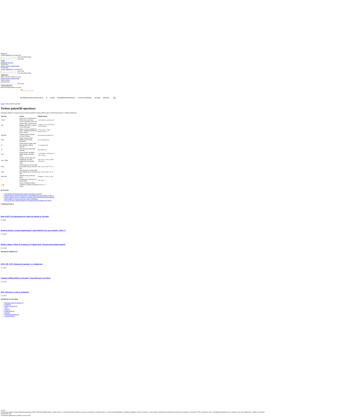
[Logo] (8, 97)
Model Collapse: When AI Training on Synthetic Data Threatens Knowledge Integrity (29, 197)
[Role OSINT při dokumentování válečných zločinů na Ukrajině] (5, 213)
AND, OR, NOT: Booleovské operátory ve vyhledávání (21, 264)
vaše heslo (21, 59)
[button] (114, 98)
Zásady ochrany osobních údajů (10, 66)
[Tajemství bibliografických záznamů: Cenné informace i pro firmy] (5, 274)
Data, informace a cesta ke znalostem (15, 292)
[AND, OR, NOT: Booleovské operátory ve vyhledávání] (5, 260)
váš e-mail (21, 71)
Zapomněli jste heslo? (7, 62)
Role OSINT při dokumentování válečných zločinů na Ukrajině (23, 194)
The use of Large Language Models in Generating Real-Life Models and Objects (28, 200)
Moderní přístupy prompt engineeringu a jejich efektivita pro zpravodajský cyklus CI (29, 195)
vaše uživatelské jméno (24, 57)
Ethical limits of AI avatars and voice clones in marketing (21, 199)
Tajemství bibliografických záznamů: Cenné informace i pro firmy (26, 278)
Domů (2, 104)
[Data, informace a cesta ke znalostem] (5, 288)
